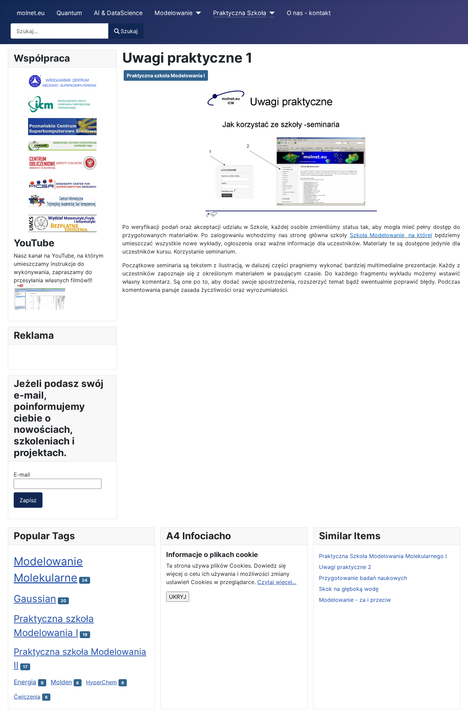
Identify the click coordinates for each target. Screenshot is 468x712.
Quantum (69, 12)
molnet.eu (31, 12)
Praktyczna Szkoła (239, 12)
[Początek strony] (456, 699)
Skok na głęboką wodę (349, 588)
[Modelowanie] (197, 13)
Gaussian (35, 599)
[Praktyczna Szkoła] (270, 13)
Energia (25, 682)
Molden (61, 682)
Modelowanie (174, 12)
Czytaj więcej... (276, 582)
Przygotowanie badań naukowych (363, 577)
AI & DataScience (118, 12)
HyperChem (101, 682)
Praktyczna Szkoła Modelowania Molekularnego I (383, 556)
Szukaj (129, 31)
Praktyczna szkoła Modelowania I (166, 75)
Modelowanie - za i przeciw (355, 599)
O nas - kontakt (309, 12)
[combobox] (60, 31)
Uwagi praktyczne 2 (345, 567)
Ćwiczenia (27, 696)
